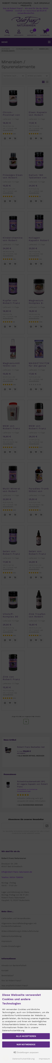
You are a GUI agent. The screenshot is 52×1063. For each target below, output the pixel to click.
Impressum (44, 1059)
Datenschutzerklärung (23, 1059)
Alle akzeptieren (26, 1036)
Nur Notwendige (26, 1044)
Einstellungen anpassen (27, 1052)
